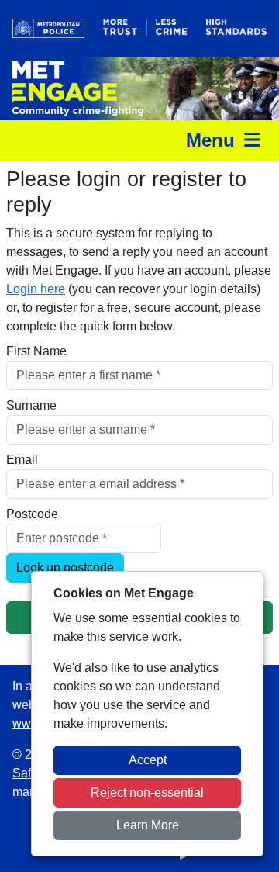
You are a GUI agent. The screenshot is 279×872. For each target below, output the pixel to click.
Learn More (147, 825)
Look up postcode (65, 567)
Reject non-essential (147, 792)
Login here (35, 289)
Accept (148, 759)
